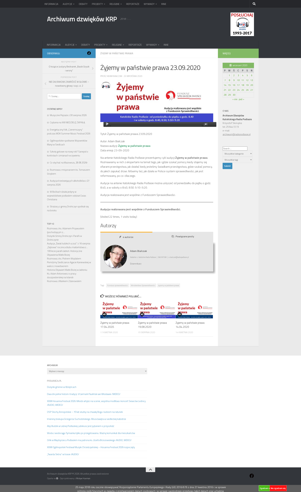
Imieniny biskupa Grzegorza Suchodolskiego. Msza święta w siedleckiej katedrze (86, 419)
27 (251, 90)
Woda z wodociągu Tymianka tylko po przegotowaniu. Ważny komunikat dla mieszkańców (91, 433)
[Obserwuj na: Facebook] (89, 53)
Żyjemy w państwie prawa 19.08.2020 (152, 325)
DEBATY (83, 4)
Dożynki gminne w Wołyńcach (61, 387)
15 (229, 85)
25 (242, 90)
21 (225, 90)
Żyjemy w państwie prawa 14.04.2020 (190, 325)
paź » (241, 99)
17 (238, 85)
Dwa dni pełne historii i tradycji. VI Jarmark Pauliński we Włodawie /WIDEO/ (83, 394)
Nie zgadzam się (278, 488)
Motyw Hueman (83, 478)
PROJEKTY (97, 4)
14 (225, 85)
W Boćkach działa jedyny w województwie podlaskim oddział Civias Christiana (66, 195)
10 (238, 80)
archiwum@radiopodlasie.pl (237, 134)
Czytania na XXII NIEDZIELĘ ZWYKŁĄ (67, 122)
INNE (163, 4)
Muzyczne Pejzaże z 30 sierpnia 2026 (68, 115)
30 (234, 95)
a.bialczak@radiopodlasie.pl (179, 257)
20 (251, 85)
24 (238, 90)
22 (229, 90)
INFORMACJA (51, 4)
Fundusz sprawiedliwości (117, 285)
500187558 (162, 257)
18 (242, 85)
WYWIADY (149, 4)
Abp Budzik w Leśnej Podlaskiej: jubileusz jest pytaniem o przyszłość (80, 426)
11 (242, 80)
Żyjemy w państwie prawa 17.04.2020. (114, 325)
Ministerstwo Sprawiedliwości (143, 285)
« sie (234, 99)
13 (251, 80)
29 (229, 95)
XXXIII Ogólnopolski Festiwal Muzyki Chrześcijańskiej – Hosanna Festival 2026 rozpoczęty (91, 447)
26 (247, 90)
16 (234, 85)
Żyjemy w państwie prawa (116, 53)
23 (234, 90)
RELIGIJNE (114, 4)
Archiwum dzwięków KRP (82, 19)
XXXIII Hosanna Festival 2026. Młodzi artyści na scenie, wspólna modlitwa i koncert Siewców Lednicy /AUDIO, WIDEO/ (96, 403)
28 (225, 95)
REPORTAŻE (132, 4)
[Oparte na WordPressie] (57, 478)
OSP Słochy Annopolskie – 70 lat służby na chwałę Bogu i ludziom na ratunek (85, 412)
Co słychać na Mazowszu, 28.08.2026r (68, 162)
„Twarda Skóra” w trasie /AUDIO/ (63, 454)
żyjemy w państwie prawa (168, 285)
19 (247, 85)
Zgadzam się (265, 488)
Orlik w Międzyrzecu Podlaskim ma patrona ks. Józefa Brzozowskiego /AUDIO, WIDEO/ (89, 440)
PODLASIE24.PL (54, 380)
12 (247, 80)
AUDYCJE (67, 4)
